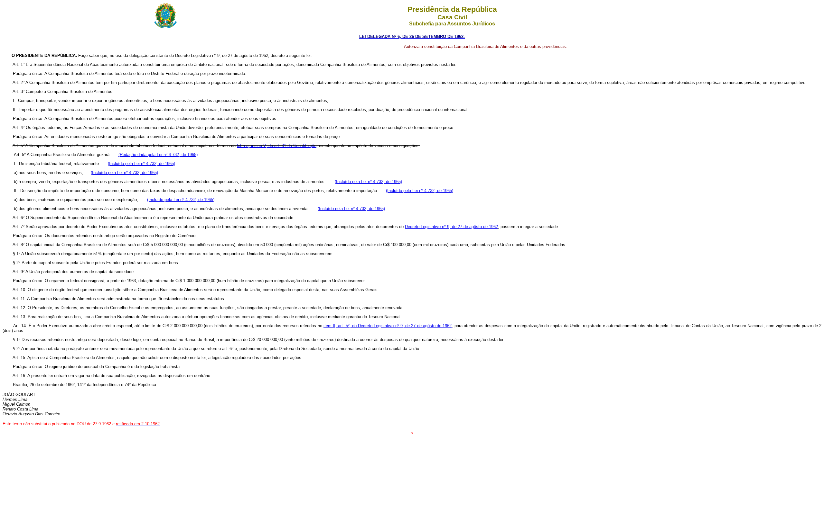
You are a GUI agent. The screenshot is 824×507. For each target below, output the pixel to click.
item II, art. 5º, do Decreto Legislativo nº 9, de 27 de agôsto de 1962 (387, 325)
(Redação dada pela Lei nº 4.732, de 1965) (158, 154)
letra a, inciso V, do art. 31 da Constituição (276, 145)
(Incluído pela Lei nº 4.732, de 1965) (141, 163)
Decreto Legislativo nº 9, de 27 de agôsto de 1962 (451, 226)
